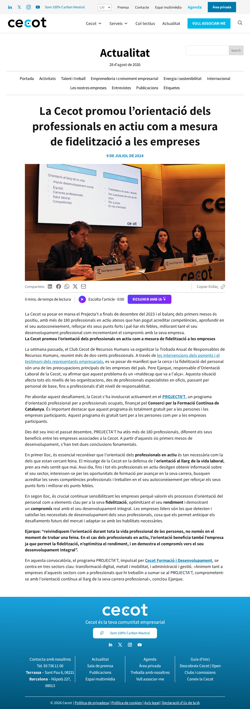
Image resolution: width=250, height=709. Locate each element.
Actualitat (125, 52)
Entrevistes (121, 87)
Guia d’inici (200, 659)
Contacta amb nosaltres (50, 659)
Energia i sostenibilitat (183, 78)
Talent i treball (73, 78)
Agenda (195, 7)
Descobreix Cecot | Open (200, 665)
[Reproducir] (82, 299)
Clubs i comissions (200, 672)
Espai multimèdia (168, 7)
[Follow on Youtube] (140, 645)
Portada (27, 78)
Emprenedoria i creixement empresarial (124, 78)
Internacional (218, 78)
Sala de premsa (100, 665)
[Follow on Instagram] (130, 645)
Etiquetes (172, 87)
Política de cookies (126, 702)
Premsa (123, 7)
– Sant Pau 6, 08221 (50, 672)
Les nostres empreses (88, 87)
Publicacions (147, 87)
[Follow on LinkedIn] (110, 645)
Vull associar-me (150, 679)
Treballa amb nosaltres (150, 672)
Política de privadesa (92, 702)
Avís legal (152, 702)
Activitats (47, 78)
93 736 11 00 (53, 665)
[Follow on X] (120, 645)
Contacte (142, 7)
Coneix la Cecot (200, 679)
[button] (94, 23)
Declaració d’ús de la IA (181, 702)
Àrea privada (150, 665)
